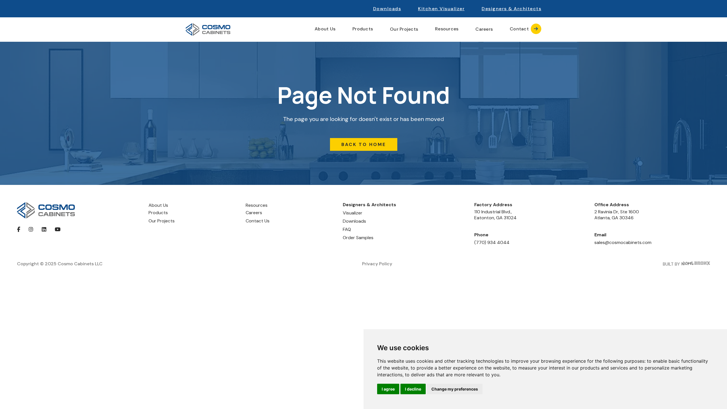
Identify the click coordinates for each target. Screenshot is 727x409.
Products (158, 213)
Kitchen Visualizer (441, 9)
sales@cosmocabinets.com (622, 242)
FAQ (347, 229)
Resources (257, 205)
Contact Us (258, 221)
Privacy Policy (377, 264)
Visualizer (352, 213)
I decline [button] (413, 389)
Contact (524, 29)
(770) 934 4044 (491, 242)
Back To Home (363, 144)
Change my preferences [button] (454, 389)
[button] (511, 8)
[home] (208, 29)
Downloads (387, 9)
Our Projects (404, 29)
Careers (484, 29)
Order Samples (358, 238)
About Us (158, 205)
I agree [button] (388, 389)
